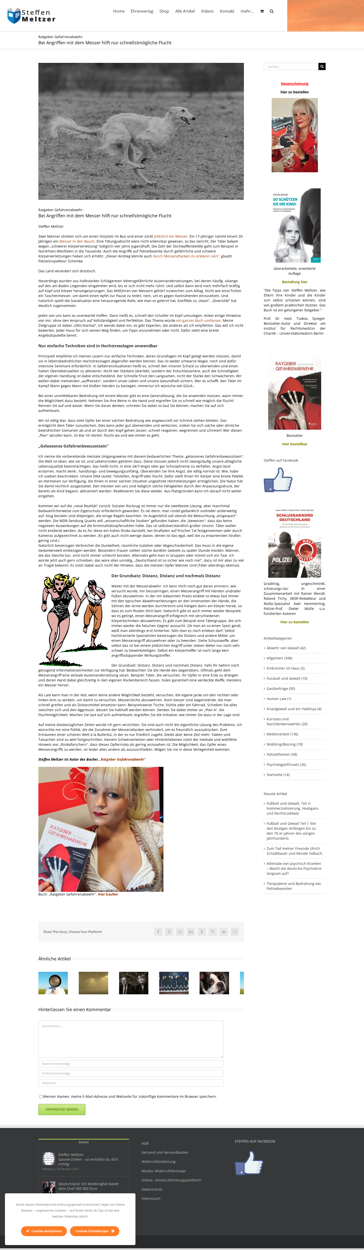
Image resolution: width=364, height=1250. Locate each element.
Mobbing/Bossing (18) (285, 744)
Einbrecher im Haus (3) (286, 668)
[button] (272, 10)
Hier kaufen (108, 894)
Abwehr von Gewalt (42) (286, 648)
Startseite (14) (278, 774)
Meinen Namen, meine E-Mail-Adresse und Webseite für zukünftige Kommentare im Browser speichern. (130, 1098)
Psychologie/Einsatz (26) (286, 764)
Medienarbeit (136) (282, 734)
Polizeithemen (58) (282, 754)
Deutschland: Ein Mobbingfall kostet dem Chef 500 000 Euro (88, 1188)
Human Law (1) (279, 698)
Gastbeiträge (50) (281, 688)
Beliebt (84, 1144)
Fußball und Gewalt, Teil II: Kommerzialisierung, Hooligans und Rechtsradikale (292, 808)
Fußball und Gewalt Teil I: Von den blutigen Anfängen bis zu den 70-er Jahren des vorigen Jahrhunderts (291, 831)
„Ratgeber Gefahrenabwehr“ (123, 759)
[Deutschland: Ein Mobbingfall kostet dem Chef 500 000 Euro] (48, 1190)
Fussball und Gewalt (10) (287, 678)
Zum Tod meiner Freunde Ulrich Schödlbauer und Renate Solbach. (295, 851)
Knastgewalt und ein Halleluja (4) (294, 708)
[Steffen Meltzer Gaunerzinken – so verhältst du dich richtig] (48, 1160)
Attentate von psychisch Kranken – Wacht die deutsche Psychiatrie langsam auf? (294, 868)
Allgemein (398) (279, 658)
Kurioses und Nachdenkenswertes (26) (287, 721)
